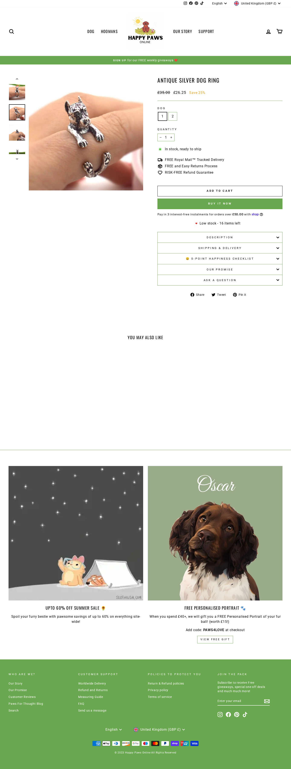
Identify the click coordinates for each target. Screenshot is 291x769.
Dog (161, 108)
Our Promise (220, 269)
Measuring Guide (90, 697)
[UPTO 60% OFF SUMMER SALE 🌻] (76, 533)
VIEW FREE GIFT (215, 639)
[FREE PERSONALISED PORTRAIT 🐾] (215, 533)
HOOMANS (109, 31)
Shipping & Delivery (220, 248)
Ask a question (220, 280)
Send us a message (92, 710)
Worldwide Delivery (92, 683)
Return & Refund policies (166, 683)
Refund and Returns (93, 690)
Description (220, 237)
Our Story (16, 683)
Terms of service (160, 697)
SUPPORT (206, 31)
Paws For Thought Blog (26, 703)
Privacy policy (158, 690)
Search (14, 710)
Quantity (167, 129)
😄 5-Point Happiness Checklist (220, 258)
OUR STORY (182, 31)
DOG (90, 31)
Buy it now (220, 203)
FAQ (81, 703)
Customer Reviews (22, 697)
